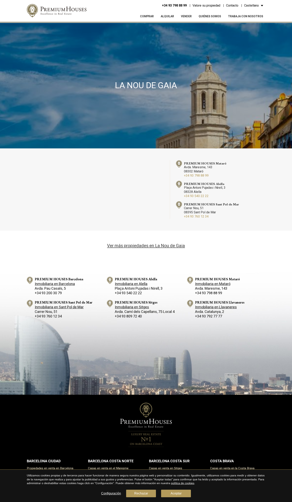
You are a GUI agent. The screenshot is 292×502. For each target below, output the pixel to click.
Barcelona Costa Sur (169, 461)
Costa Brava (222, 461)
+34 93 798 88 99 (174, 5)
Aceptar (176, 493)
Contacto (232, 5)
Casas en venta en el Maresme (108, 468)
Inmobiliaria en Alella (131, 284)
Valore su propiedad (206, 5)
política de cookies (182, 483)
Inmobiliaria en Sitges (132, 307)
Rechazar (141, 493)
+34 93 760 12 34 (196, 216)
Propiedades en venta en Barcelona (50, 468)
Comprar (147, 16)
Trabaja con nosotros (245, 16)
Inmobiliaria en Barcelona (55, 284)
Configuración (111, 493)
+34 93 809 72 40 (128, 316)
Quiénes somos (210, 16)
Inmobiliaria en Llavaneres (216, 307)
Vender (186, 16)
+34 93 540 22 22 (196, 196)
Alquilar (167, 16)
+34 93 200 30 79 (48, 293)
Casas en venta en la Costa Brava (232, 468)
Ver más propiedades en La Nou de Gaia (146, 246)
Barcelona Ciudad (44, 461)
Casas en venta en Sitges (165, 468)
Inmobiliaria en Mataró (212, 284)
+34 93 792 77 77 (208, 316)
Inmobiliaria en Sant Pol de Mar (59, 307)
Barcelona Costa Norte (110, 461)
